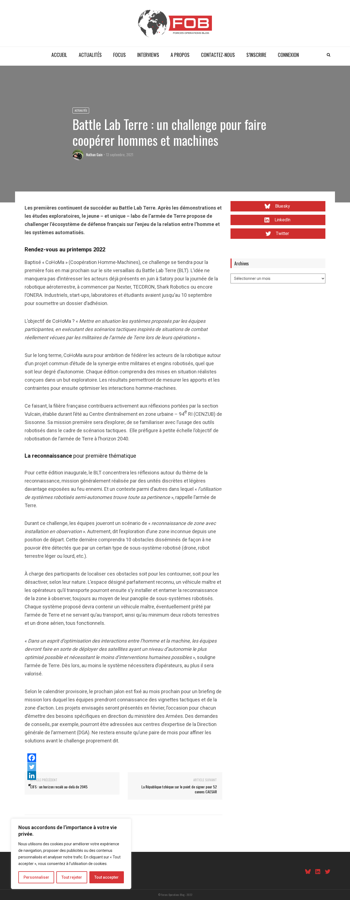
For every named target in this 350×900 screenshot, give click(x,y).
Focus (119, 54)
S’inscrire (256, 54)
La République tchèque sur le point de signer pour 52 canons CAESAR (179, 789)
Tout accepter (106, 877)
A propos (180, 54)
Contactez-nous (218, 54)
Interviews (148, 54)
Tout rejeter (72, 877)
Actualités (90, 54)
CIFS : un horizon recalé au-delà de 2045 (59, 786)
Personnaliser (36, 877)
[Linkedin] (31, 775)
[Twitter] (31, 766)
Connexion (288, 54)
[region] (71, 853)
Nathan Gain (94, 154)
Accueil (59, 54)
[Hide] (29, 785)
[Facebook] (31, 757)
